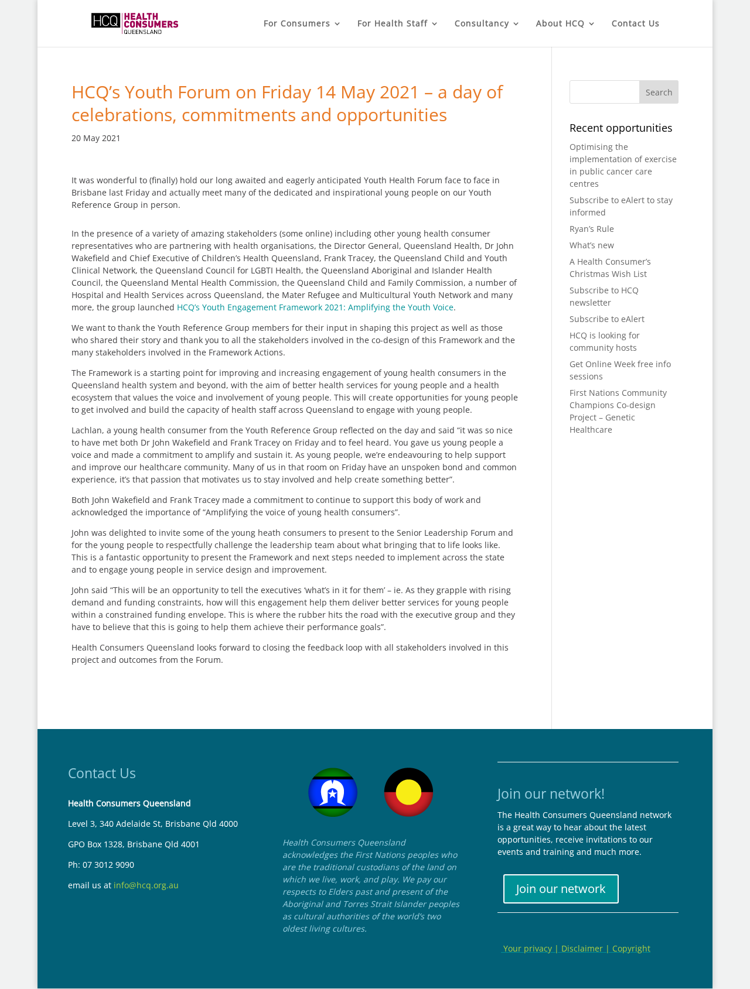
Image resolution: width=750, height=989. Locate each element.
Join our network (561, 888)
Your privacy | (531, 948)
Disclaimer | (586, 948)
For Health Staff (392, 24)
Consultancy (482, 24)
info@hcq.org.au (146, 885)
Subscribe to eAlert (607, 318)
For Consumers (297, 24)
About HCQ (560, 24)
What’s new (592, 245)
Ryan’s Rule (592, 228)
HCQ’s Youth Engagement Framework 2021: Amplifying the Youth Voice (315, 307)
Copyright (631, 948)
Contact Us (636, 24)
